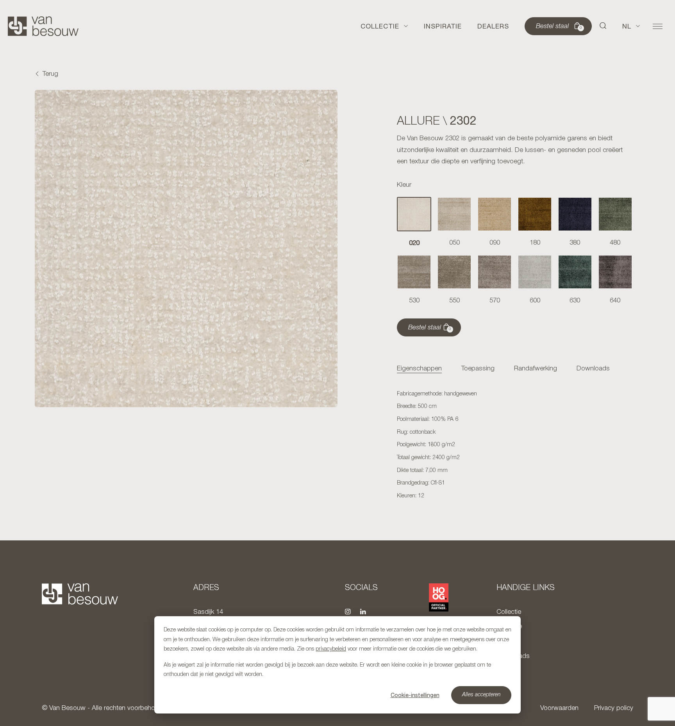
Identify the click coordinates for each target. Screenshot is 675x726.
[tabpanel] (514, 445)
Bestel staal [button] (559, 26)
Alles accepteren (481, 694)
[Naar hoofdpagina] (43, 26)
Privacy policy (613, 708)
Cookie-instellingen (415, 695)
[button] (603, 26)
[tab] (419, 369)
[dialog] (337, 664)
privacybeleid (331, 649)
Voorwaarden (559, 708)
